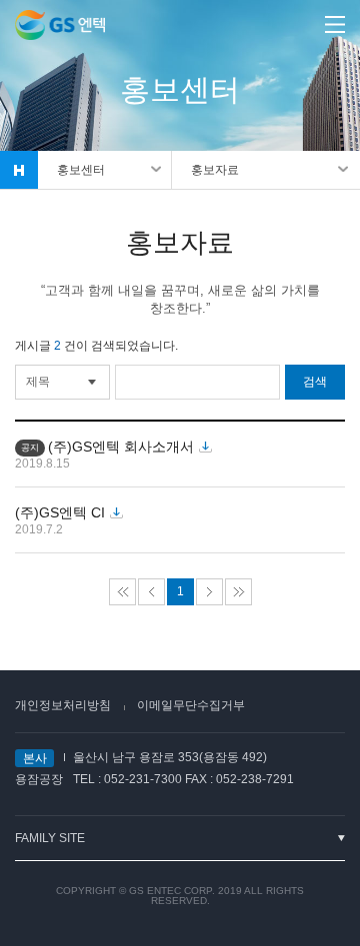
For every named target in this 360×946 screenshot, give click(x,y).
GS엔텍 (60, 25)
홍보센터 (81, 170)
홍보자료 (215, 170)
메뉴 (335, 24)
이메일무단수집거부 (191, 705)
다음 (209, 591)
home (19, 170)
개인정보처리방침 (63, 705)
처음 (122, 591)
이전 (151, 591)
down (205, 448)
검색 (315, 382)
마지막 (238, 591)
